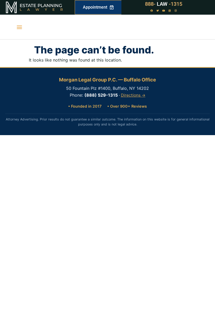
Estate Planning (41, 5)
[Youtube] (163, 10)
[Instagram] (175, 10)
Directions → (133, 95)
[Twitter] (157, 10)
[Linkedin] (169, 10)
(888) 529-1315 (101, 95)
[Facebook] (151, 10)
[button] (19, 27)
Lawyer (44, 9)
